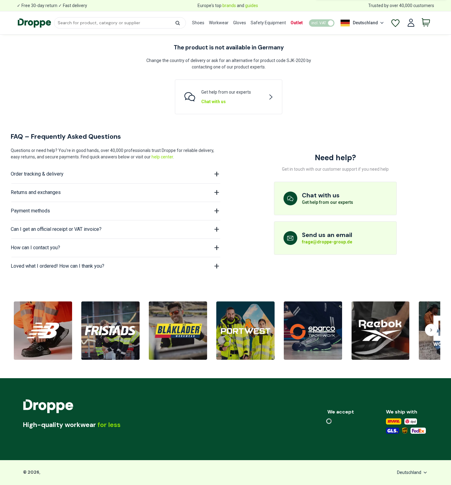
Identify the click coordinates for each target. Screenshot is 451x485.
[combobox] (120, 23)
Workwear (219, 22)
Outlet (297, 22)
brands (229, 5)
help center (162, 156)
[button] (177, 23)
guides (251, 5)
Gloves (239, 22)
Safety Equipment (268, 22)
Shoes (198, 22)
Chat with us (213, 101)
